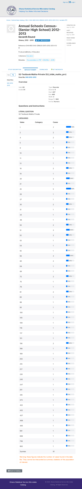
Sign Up (65, 2)
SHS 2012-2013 (30, 77)
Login (73, 2)
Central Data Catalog (17, 20)
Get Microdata (43, 40)
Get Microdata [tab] (57, 69)
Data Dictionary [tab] (30, 70)
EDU (27, 20)
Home (8, 20)
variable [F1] (63, 20)
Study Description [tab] (14, 69)
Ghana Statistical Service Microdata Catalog (37, 9)
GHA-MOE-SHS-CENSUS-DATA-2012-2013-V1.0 (43, 20)
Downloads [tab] (44, 69)
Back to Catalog (15, 471)
